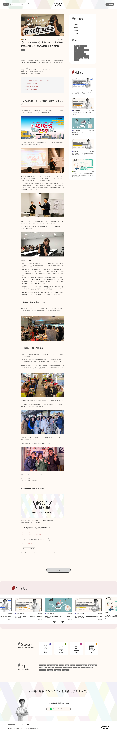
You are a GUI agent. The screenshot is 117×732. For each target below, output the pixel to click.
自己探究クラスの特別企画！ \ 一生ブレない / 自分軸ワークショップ (82, 133)
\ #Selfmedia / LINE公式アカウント (28, 544)
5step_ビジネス (76, 90)
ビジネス (40, 613)
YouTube (41, 556)
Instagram (23, 556)
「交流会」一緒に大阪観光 (30, 90)
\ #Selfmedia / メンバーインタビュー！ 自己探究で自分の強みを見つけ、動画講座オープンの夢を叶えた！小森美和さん (83, 175)
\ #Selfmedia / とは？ (26, 533)
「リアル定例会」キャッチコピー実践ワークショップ (37, 80)
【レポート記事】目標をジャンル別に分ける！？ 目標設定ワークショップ (82, 113)
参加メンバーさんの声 (32, 83)
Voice (74, 171)
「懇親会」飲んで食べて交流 (31, 86)
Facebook (29, 556)
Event (24, 40)
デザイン (100, 613)
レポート (23, 50)
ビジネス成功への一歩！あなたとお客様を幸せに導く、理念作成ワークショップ (82, 154)
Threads (34, 556)
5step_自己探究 (76, 110)
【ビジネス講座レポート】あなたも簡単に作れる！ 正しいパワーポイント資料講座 (83, 92)
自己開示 (10, 613)
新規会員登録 (110, 4)
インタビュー (69, 612)
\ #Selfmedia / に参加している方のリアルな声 (31, 535)
